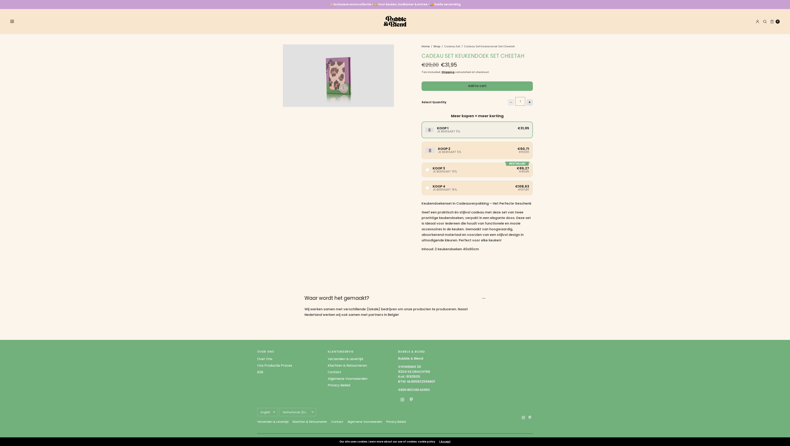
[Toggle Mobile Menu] (14, 21)
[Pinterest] (411, 400)
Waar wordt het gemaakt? (336, 298)
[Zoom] (338, 75)
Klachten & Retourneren (347, 365)
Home (426, 46)
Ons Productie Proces (274, 365)
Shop (436, 46)
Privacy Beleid (339, 385)
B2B (260, 372)
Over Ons (264, 359)
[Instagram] (402, 400)
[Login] (757, 21)
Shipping (447, 72)
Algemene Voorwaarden (347, 378)
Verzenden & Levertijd (345, 359)
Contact (334, 372)
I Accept (445, 441)
